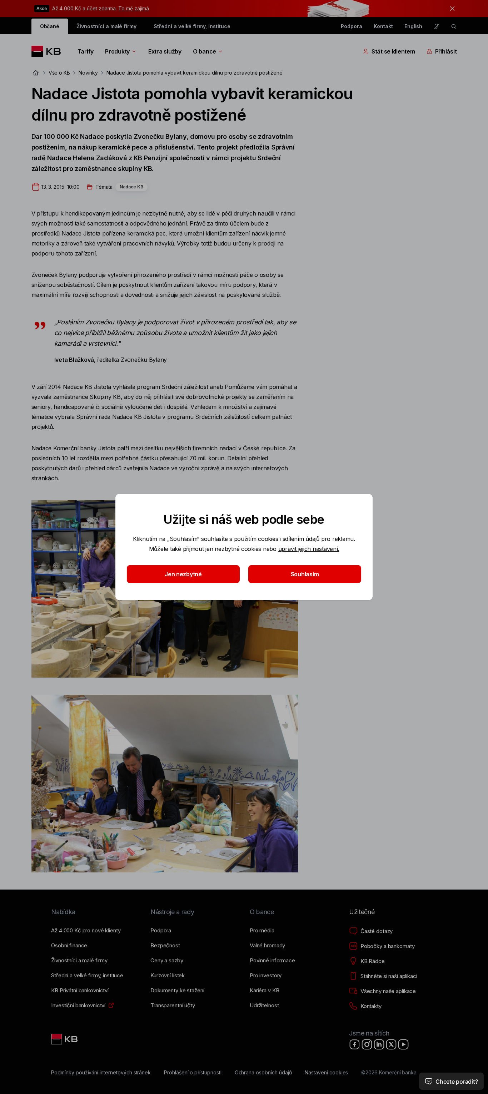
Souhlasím (305, 574)
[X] (391, 1044)
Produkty (117, 51)
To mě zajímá (133, 8)
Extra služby (164, 51)
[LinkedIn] (379, 1044)
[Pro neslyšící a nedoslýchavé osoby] (436, 26)
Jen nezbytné (183, 574)
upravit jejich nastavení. (308, 548)
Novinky (88, 73)
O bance (204, 51)
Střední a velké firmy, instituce (192, 26)
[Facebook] (354, 1044)
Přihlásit (446, 51)
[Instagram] (367, 1044)
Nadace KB (131, 186)
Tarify (86, 51)
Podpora (351, 26)
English (413, 26)
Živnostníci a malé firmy (106, 26)
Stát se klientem (393, 51)
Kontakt (383, 26)
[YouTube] (403, 1044)
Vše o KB (59, 73)
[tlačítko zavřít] (450, 8)
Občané (50, 26)
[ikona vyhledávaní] (454, 26)
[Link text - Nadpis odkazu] (65, 1039)
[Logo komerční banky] (48, 51)
